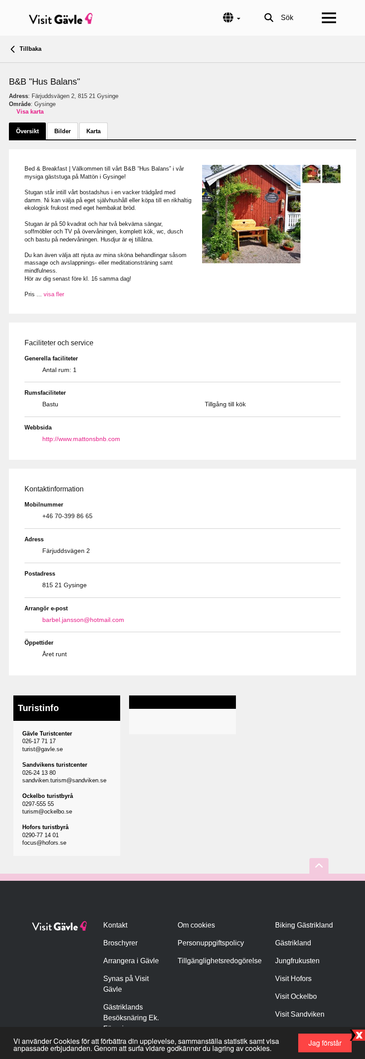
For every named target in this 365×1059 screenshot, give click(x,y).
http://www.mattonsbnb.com (81, 438)
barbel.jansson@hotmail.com (83, 619)
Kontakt (115, 925)
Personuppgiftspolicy (211, 943)
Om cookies (196, 925)
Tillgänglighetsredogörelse (220, 961)
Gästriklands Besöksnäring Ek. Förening (131, 1017)
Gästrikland (293, 943)
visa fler (54, 294)
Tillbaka (29, 48)
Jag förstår (324, 1043)
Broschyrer (120, 943)
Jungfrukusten (297, 961)
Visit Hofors (293, 978)
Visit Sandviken (299, 1014)
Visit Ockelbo (296, 996)
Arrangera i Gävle (131, 961)
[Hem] (61, 18)
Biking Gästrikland (304, 925)
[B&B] (251, 214)
